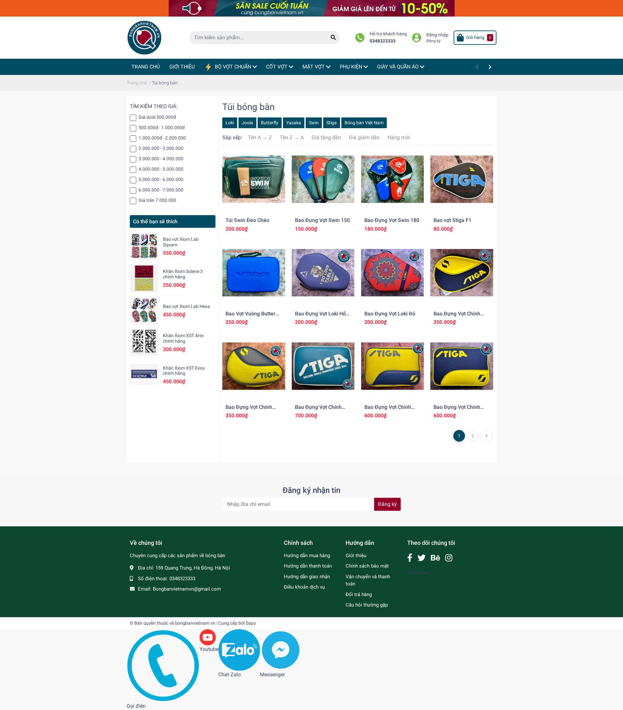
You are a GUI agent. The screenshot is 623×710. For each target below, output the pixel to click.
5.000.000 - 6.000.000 (161, 179)
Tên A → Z (260, 137)
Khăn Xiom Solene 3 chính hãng (183, 274)
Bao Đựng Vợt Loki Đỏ (389, 314)
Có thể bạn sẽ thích (155, 221)
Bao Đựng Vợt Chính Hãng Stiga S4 (249, 410)
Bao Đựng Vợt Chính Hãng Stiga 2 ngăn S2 (389, 410)
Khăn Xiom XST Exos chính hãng (184, 370)
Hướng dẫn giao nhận (307, 577)
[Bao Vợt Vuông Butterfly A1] (253, 272)
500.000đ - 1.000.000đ (162, 127)
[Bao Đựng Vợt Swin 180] (392, 179)
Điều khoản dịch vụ (304, 587)
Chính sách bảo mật (367, 566)
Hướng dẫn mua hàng (307, 555)
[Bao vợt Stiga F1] (461, 179)
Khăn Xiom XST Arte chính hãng (183, 338)
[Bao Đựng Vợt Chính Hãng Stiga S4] (253, 366)
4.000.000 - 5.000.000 (161, 169)
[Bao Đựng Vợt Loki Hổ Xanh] (323, 272)
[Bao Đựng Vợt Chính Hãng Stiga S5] (461, 272)
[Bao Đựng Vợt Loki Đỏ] (392, 272)
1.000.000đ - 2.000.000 (162, 138)
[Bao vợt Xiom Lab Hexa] (144, 310)
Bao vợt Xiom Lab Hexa (186, 306)
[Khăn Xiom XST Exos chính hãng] (144, 375)
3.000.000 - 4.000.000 (161, 158)
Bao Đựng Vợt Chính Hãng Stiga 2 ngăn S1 (459, 410)
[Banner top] (312, 8)
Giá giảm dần (364, 137)
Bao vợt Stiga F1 (452, 220)
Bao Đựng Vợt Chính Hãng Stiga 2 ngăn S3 (320, 410)
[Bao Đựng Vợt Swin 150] (323, 179)
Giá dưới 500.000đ (157, 117)
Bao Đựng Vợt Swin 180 (391, 220)
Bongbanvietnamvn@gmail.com (187, 589)
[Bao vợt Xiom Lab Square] (144, 246)
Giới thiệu (356, 555)
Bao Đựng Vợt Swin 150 (322, 220)
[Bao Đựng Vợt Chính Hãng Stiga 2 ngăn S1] (461, 366)
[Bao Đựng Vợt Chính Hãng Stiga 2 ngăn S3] (323, 366)
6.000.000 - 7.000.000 (161, 189)
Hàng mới (398, 137)
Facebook (418, 573)
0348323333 (383, 41)
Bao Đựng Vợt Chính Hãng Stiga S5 (457, 317)
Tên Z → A (292, 137)
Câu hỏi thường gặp (367, 605)
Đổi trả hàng (359, 594)
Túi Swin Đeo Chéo (247, 220)
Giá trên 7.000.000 (157, 200)
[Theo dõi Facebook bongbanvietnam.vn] (409, 558)
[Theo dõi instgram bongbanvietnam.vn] (448, 558)
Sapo (251, 623)
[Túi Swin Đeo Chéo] (253, 179)
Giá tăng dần (326, 137)
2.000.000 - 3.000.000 (161, 148)
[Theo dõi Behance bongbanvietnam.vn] (435, 558)
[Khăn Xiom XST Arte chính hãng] (144, 342)
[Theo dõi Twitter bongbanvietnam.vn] (422, 558)
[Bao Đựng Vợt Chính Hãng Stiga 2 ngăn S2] (392, 366)
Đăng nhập (437, 35)
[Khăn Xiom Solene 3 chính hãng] (144, 278)
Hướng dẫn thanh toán (308, 566)
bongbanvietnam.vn (195, 623)
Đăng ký (433, 41)
